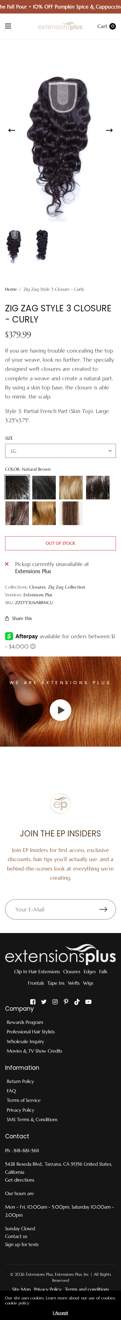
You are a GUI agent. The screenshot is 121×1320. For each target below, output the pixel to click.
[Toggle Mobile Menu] (12, 26)
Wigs (88, 983)
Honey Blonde (44, 513)
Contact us (16, 1236)
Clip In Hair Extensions (37, 971)
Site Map (21, 1289)
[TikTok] (77, 1002)
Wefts (74, 983)
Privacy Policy (20, 1110)
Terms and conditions (87, 1289)
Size (9, 438)
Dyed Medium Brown (17, 513)
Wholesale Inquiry (25, 1041)
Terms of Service (24, 1100)
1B (44, 487)
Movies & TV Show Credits (34, 1051)
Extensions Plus (38, 595)
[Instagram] (55, 1002)
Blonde (71, 487)
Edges (90, 971)
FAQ (11, 1091)
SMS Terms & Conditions (32, 1119)
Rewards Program (25, 1022)
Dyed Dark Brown (98, 487)
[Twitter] (44, 1002)
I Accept (60, 1313)
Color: (27, 469)
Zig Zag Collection (66, 587)
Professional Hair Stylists (31, 1032)
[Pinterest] (66, 1002)
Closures (37, 587)
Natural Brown (17, 487)
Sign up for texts (22, 1244)
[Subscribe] (107, 909)
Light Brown (71, 513)
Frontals (36, 983)
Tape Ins (56, 983)
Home (11, 289)
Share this (22, 618)
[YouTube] (88, 1002)
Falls (103, 971)
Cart (102, 26)
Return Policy (20, 1081)
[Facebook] (33, 1002)
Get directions (19, 1180)
